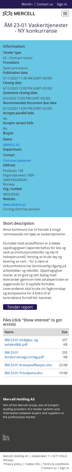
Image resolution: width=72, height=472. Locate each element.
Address (9, 165)
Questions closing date (20, 93)
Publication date (15, 72)
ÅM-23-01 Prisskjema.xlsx (23, 373)
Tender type (12, 52)
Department (12, 149)
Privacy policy (13, 464)
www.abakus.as (14, 204)
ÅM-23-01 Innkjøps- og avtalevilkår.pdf (21, 342)
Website (9, 199)
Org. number (12, 189)
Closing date (12, 83)
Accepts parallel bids (18, 113)
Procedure (11, 62)
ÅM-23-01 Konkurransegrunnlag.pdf (24, 354)
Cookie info (32, 464)
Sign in (62, 4)
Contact (9, 155)
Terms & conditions (56, 464)
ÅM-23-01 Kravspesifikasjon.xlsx (28, 365)
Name (7, 139)
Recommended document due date (30, 103)
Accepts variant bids (18, 123)
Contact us (45, 4)
